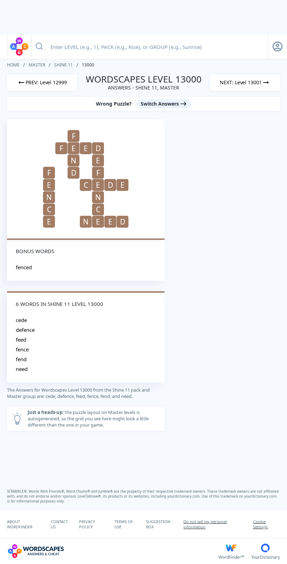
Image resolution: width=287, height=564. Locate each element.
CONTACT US (59, 524)
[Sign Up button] (277, 46)
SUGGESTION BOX (158, 524)
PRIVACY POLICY (87, 524)
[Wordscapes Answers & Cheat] (19, 46)
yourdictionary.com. (184, 496)
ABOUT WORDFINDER (20, 524)
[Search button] (39, 46)
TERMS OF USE (123, 524)
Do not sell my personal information (205, 524)
